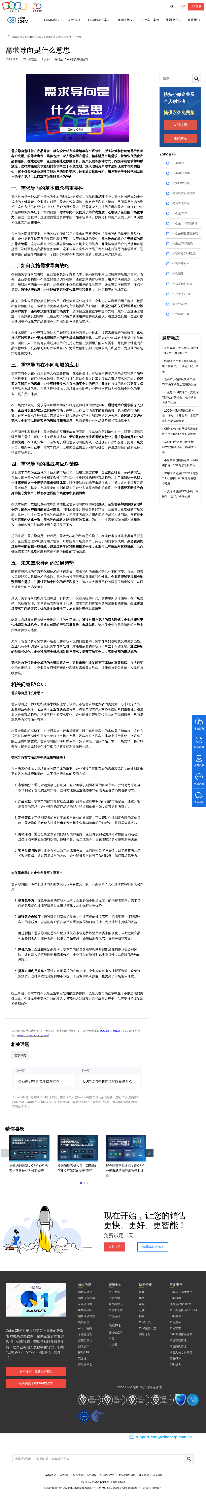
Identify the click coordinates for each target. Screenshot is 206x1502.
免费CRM (175, 1358)
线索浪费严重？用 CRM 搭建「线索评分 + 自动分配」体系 (180, 366)
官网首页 (17, 36)
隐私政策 (157, 1475)
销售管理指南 (180, 263)
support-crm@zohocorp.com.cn (163, 1437)
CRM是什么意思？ (181, 1292)
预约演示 (180, 138)
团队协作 (83, 1346)
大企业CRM (179, 303)
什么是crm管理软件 (184, 223)
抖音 (111, 1338)
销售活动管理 (86, 1316)
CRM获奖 (145, 1322)
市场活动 (114, 1316)
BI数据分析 (85, 1310)
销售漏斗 (178, 273)
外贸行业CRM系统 (184, 253)
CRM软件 (175, 1316)
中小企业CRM (181, 293)
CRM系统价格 (181, 173)
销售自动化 (85, 1292)
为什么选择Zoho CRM (183, 1310)
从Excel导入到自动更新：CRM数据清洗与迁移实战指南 (179, 447)
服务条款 (144, 1475)
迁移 (142, 1310)
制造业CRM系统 (182, 243)
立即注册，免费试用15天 (36, 1371)
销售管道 (175, 1328)
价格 (142, 1292)
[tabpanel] (29, 1154)
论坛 (142, 1304)
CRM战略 (175, 1298)
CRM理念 (49, 36)
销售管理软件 (178, 1340)
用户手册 (114, 1292)
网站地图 (144, 1334)
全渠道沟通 (85, 1304)
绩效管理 (83, 1322)
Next (149, 1153)
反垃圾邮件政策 (126, 1475)
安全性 (82, 1358)
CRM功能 (50, 20)
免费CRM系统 (181, 183)
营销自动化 (85, 1340)
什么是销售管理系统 (185, 233)
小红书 (113, 1344)
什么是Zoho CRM (180, 1304)
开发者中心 (116, 1304)
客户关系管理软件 (19, 1336)
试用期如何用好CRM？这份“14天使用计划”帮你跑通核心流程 (180, 478)
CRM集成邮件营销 (181, 1334)
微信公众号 (116, 1332)
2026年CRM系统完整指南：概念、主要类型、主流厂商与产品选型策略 (180, 415)
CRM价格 (74, 20)
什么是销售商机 (182, 283)
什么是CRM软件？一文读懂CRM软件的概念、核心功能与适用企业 (180, 397)
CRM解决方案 (97, 20)
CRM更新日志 (147, 1328)
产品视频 (114, 1298)
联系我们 (194, 20)
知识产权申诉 (107, 1475)
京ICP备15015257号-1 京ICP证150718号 (140, 1487)
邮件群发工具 (180, 314)
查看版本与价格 (152, 1246)
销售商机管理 (178, 1346)
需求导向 (20, 1055)
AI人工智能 (85, 1328)
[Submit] (189, 1458)
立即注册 (196, 6)
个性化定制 (85, 1334)
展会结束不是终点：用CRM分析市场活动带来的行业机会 (125, 1171)
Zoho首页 (50, 1475)
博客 (142, 1316)
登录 (182, 6)
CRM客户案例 (149, 20)
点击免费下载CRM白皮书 (36, 1383)
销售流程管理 (86, 1298)
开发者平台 (85, 1364)
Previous (5, 1153)
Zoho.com (22, 6)
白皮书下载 (116, 1310)
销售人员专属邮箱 (181, 1352)
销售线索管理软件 (183, 193)
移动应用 (124, 20)
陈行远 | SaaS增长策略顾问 (71, 59)
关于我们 (64, 1475)
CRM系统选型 (33, 36)
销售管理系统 (180, 203)
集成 (142, 1298)
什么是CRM (179, 213)
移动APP (83, 1352)
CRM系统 (178, 163)
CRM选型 (175, 1364)
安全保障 (91, 1475)
